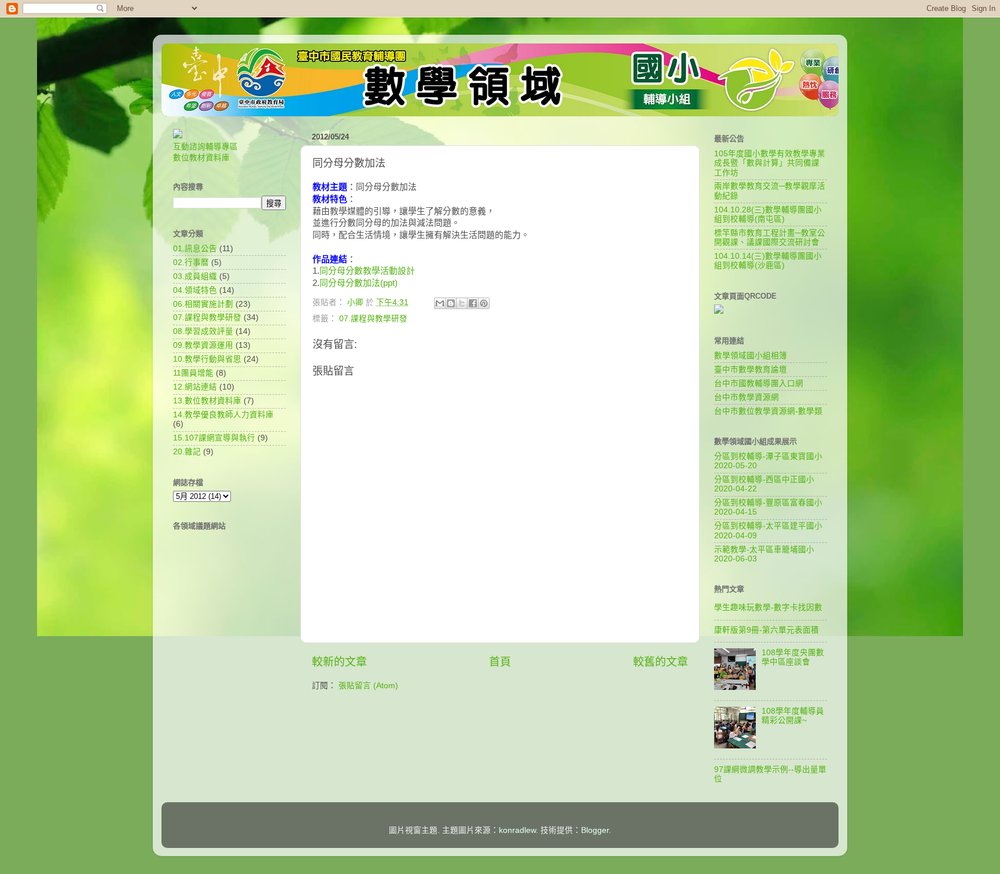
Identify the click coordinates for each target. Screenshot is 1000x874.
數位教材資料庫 (201, 157)
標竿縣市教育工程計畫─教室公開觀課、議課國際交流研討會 (769, 238)
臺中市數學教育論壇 (750, 369)
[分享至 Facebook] (473, 303)
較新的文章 (339, 662)
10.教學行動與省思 (207, 359)
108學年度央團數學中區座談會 (793, 657)
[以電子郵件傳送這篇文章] (440, 303)
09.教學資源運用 (203, 345)
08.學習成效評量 (203, 331)
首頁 (500, 662)
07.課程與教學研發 (373, 318)
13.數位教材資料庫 (207, 400)
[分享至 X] (462, 303)
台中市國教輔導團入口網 (758, 383)
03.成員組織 (195, 276)
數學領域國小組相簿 (750, 355)
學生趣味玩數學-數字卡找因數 (768, 607)
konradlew (517, 830)
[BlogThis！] (451, 303)
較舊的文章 (660, 662)
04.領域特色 (195, 290)
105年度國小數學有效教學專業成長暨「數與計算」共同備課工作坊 (769, 163)
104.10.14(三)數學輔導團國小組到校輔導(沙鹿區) (768, 261)
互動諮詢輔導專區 (205, 146)
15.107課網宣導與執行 (214, 438)
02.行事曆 (191, 262)
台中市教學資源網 (746, 397)
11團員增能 (193, 373)
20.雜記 (187, 451)
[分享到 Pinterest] (484, 303)
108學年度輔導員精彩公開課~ (793, 716)
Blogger (595, 830)
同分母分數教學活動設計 (367, 271)
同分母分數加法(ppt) (358, 283)
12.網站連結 (195, 387)
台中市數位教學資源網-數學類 (768, 411)
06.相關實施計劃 (203, 304)
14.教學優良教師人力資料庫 (223, 414)
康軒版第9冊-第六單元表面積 (766, 630)
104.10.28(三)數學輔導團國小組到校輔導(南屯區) (768, 214)
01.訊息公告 (195, 248)
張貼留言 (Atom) (368, 685)
